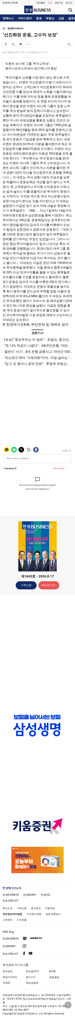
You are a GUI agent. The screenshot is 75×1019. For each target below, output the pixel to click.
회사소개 (7, 908)
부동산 (50, 18)
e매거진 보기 (49, 585)
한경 (11, 894)
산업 (61, 18)
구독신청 (26, 585)
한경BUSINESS (16, 28)
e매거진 (59, 2)
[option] (37, 725)
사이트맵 (22, 919)
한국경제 (7, 971)
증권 (39, 18)
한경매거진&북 (10, 2)
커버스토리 (25, 18)
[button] (69, 3)
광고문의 (36, 908)
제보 (50, 2)
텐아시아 (31, 977)
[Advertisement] (37, 652)
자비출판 (40, 2)
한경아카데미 (10, 977)
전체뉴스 (8, 18)
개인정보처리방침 (12, 914)
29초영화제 (32, 983)
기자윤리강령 (34, 914)
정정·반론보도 (53, 914)
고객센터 (7, 919)
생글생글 (54, 977)
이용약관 (50, 908)
